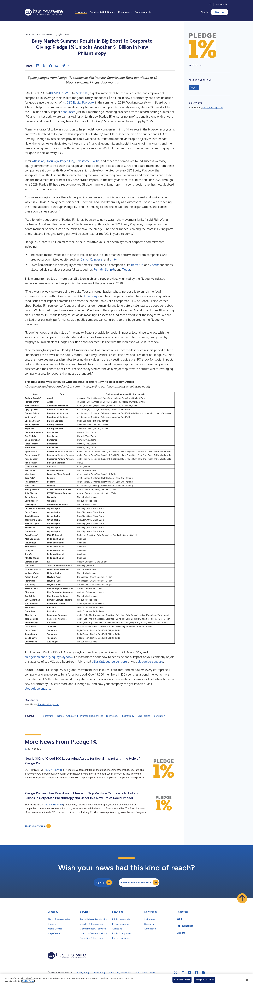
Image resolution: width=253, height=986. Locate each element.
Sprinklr (110, 269)
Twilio (95, 161)
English (194, 87)
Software (48, 715)
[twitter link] (175, 972)
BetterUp (137, 265)
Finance (59, 715)
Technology (112, 715)
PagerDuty (67, 161)
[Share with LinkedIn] (37, 65)
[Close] (247, 980)
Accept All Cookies (204, 980)
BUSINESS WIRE (61, 93)
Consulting (72, 715)
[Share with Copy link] (63, 65)
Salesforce (83, 161)
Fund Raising (143, 715)
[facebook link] (196, 972)
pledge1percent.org (150, 661)
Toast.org (90, 296)
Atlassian (38, 161)
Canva (85, 259)
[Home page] (44, 12)
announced (68, 112)
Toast (126, 269)
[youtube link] (189, 972)
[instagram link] (203, 972)
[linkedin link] (182, 972)
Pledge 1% (81, 93)
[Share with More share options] (69, 65)
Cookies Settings (182, 980)
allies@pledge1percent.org (109, 661)
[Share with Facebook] (50, 65)
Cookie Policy (28, 981)
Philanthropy (127, 715)
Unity (113, 259)
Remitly (99, 269)
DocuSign (52, 161)
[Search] (211, 4)
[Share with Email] (57, 65)
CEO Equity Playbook (80, 102)
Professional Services (91, 715)
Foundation (159, 715)
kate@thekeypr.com (48, 704)
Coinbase (96, 259)
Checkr (154, 265)
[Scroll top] (242, 898)
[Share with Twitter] (44, 65)
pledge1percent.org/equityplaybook (48, 657)
